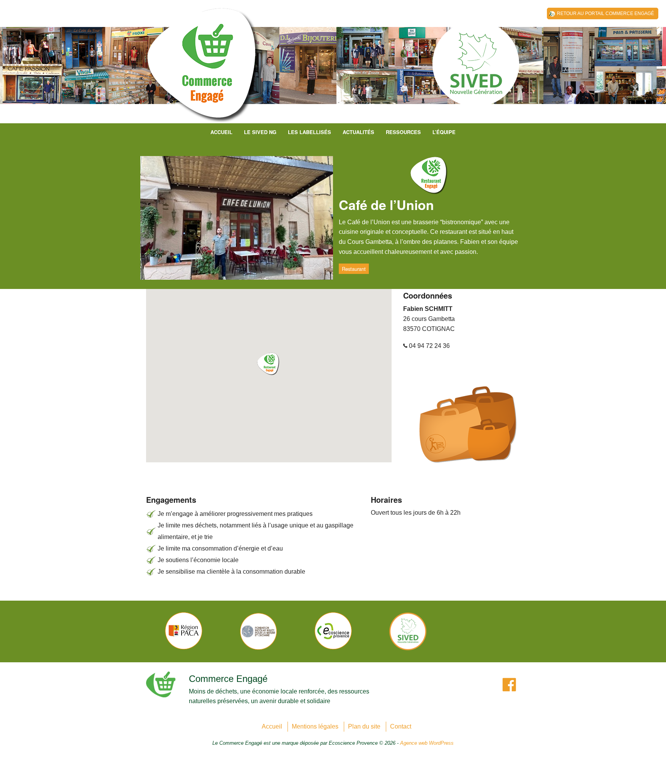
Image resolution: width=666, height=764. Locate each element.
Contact (400, 726)
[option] (183, 631)
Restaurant (354, 268)
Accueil (221, 132)
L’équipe (444, 132)
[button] (268, 364)
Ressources (403, 132)
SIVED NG (204, 69)
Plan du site (364, 726)
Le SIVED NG (260, 132)
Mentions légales (315, 726)
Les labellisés (309, 132)
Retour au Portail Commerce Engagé (605, 13)
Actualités (358, 132)
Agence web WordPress (427, 743)
